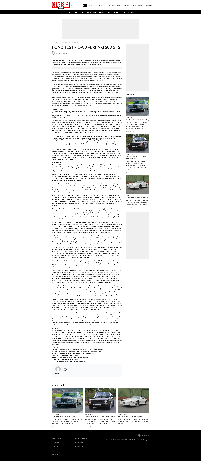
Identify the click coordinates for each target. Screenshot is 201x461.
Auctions (74, 12)
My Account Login (137, 5)
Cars (57, 42)
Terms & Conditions (56, 438)
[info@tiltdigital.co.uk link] (65, 369)
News (68, 12)
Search (84, 5)
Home (53, 42)
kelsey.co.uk (146, 444)
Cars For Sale (125, 12)
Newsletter (149, 5)
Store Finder (55, 454)
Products (108, 12)
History (95, 12)
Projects (101, 12)
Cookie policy (55, 446)
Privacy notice (55, 442)
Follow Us (91, 5)
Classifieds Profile (79, 446)
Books (133, 12)
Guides (89, 12)
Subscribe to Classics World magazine (118, 5)
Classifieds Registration (81, 438)
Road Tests (82, 12)
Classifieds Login (79, 442)
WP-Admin (59, 52)
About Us (101, 5)
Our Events (116, 12)
